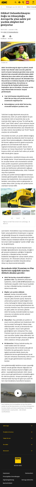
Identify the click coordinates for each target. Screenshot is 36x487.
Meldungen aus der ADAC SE (14, 7)
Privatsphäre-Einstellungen (11, 476)
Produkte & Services (8, 432)
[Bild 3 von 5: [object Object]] (26, 212)
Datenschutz (29, 473)
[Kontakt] (23, 2)
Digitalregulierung (8, 480)
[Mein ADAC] (19, 2)
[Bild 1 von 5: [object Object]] (6, 212)
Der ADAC (5, 444)
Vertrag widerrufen (27, 480)
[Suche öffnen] (15, 2)
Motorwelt (6, 450)
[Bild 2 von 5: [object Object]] (16, 212)
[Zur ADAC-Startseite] (4, 2)
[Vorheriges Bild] (12, 218)
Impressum (6, 473)
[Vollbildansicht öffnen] (33, 191)
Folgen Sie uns (7, 438)
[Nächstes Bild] (24, 218)
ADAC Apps (6, 425)
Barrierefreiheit (7, 483)
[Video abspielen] (18, 393)
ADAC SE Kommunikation (10, 32)
